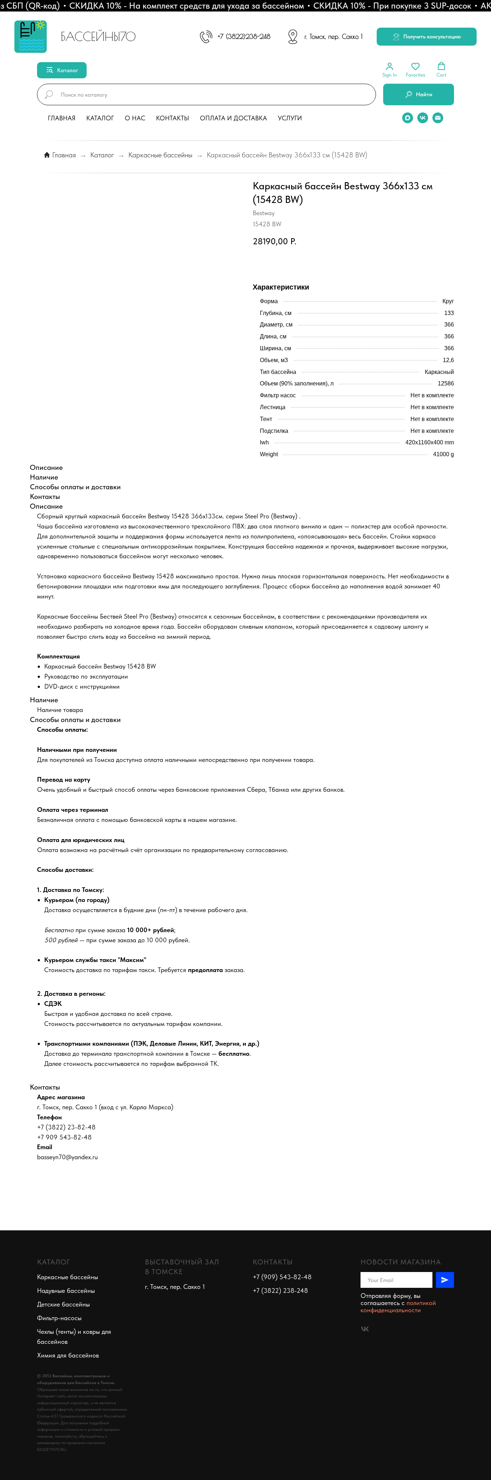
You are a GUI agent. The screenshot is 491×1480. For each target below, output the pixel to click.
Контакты (172, 118)
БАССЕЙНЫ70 (98, 36)
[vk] (422, 117)
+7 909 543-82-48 (64, 1137)
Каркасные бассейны (160, 155)
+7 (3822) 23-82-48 (66, 1127)
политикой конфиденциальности (398, 1306)
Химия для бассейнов (68, 1355)
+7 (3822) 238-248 (280, 1290)
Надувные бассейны (66, 1290)
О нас (135, 118)
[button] (427, 37)
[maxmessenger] (407, 117)
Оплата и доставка (233, 118)
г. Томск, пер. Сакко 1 (333, 36)
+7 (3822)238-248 (244, 36)
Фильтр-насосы (59, 1318)
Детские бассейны (63, 1304)
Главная (61, 118)
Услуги (290, 118)
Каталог (100, 118)
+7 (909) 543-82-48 (282, 1277)
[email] (437, 117)
